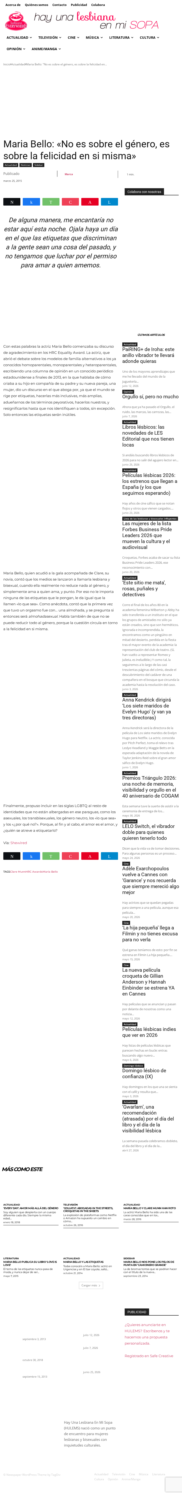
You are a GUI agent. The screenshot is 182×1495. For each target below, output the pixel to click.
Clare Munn (18, 871)
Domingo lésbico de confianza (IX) (144, 1073)
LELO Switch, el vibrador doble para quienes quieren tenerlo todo (148, 832)
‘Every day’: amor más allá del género (30, 1208)
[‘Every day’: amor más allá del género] (31, 1188)
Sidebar (38, 165)
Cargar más (89, 1285)
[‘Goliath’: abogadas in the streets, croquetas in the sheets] (90, 1188)
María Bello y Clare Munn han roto (149, 1208)
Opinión (128, 391)
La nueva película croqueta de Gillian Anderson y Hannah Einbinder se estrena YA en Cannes (148, 982)
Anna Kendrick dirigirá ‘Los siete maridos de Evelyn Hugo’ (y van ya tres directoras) (146, 709)
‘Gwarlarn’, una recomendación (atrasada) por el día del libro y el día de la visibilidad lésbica (148, 1119)
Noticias (25, 165)
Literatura (11, 1258)
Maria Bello (50, 871)
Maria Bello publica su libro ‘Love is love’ (30, 1263)
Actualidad (18, 64)
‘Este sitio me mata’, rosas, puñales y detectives (144, 588)
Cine (126, 863)
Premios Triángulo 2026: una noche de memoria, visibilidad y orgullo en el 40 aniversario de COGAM (150, 787)
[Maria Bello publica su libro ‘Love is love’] (31, 1242)
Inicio (6, 64)
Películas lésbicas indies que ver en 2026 (149, 1032)
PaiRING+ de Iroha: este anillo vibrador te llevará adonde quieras (148, 355)
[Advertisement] (91, 102)
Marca (69, 174)
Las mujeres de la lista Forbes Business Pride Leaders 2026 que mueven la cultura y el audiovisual (147, 535)
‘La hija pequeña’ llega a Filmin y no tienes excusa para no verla (150, 933)
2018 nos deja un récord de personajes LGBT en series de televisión (38, 1350)
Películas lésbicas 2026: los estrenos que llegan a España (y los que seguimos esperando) (149, 484)
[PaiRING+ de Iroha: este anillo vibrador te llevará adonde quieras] (72, 1325)
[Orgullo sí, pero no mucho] (72, 1346)
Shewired (18, 843)
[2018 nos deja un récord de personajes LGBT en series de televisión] (11, 1350)
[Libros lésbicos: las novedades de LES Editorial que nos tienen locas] (72, 1362)
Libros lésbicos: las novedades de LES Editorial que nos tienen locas (148, 436)
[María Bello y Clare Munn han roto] (151, 1188)
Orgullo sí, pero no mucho (150, 396)
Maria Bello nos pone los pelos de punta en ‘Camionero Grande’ (148, 1263)
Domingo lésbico (133, 1065)
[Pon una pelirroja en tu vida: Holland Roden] (11, 1371)
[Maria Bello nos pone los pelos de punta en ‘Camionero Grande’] (151, 1242)
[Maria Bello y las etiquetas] (90, 1242)
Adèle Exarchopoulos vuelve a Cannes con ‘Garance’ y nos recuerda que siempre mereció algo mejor (150, 880)
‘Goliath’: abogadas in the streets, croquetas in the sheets (88, 1210)
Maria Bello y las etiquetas (83, 1262)
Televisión (70, 1204)
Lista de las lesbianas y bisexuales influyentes (150, 518)
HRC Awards (34, 871)
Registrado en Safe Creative (149, 1356)
